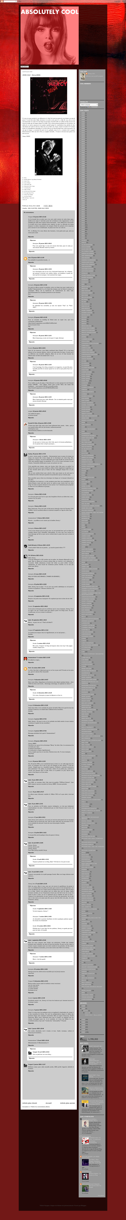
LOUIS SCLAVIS (87, 662)
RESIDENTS (85, 832)
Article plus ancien (67, 1103)
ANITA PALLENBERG (88, 264)
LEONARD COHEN (87, 636)
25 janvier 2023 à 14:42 (40, 285)
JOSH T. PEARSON (87, 601)
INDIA (83, 527)
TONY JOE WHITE (87, 954)
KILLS (84, 616)
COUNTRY (85, 383)
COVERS (84, 385)
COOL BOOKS (86, 374)
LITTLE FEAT (86, 649)
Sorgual (35, 1052)
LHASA (84, 640)
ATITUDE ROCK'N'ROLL (89, 1119)
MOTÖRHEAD (86, 738)
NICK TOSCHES (86, 751)
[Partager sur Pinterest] (51, 206)
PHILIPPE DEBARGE (88, 791)
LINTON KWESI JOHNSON (90, 645)
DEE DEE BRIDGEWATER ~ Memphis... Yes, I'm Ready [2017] (95, 1061)
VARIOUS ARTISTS (87, 965)
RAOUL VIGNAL (87, 821)
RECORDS (85, 825)
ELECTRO (34, 208)
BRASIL (84, 319)
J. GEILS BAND (86, 529)
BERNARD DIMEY (87, 293)
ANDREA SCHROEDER (89, 260)
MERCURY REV (86, 707)
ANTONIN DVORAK (88, 269)
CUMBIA (84, 394)
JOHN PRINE (86, 584)
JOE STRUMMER (87, 577)
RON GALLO (86, 871)
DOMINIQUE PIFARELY (89, 435)
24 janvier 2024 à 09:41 (40, 741)
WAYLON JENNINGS (88, 978)
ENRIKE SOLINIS (87, 460)
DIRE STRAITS (86, 424)
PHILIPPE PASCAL (87, 795)
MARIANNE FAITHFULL (89, 685)
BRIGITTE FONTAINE (88, 330)
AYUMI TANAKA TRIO (88, 275)
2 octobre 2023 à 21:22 (43, 643)
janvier (86, 1010)
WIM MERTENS (86, 984)
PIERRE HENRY (86, 797)
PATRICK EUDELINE (88, 777)
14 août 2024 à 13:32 (43, 859)
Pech (29, 667)
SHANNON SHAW (87, 889)
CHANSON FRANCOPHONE (90, 343)
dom (29, 257)
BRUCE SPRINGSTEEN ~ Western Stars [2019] (96, 1088)
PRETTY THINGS (87, 813)
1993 (83, 179)
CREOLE (84, 389)
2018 (83, 227)
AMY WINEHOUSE (87, 255)
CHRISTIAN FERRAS (88, 352)
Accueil (49, 1103)
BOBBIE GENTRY (87, 312)
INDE (83, 525)
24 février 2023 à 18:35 (43, 545)
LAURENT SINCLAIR (88, 627)
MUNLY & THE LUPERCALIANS (91, 740)
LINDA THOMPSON (87, 643)
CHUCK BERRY (86, 356)
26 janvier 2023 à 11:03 (45, 335)
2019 (83, 229)
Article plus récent (29, 1103)
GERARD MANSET (87, 490)
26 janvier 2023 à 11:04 (45, 364)
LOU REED (85, 660)
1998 (83, 187)
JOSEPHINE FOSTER (88, 599)
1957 (83, 115)
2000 (83, 192)
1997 (83, 185)
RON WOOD (85, 874)
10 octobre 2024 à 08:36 (43, 926)
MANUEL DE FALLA (88, 675)
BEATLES (85, 288)
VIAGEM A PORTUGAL (89, 969)
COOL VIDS (85, 381)
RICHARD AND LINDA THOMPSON (92, 838)
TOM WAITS (85, 951)
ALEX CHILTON (86, 249)
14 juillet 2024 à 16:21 (40, 832)
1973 (83, 137)
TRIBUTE (84, 958)
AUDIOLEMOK (86, 1136)
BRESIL (84, 323)
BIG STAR (85, 295)
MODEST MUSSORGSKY (89, 723)
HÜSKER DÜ (85, 518)
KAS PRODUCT (86, 608)
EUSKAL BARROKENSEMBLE (91, 464)
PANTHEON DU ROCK (88, 773)
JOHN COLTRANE (87, 582)
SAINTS (84, 882)
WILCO (84, 980)
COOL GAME (86, 376)
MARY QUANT (86, 696)
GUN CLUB (85, 499)
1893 (83, 113)
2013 (83, 216)
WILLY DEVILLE (87, 982)
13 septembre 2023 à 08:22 (40, 606)
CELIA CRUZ (85, 341)
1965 (83, 121)
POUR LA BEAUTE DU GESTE (91, 810)
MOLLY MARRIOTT (88, 727)
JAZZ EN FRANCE (87, 549)
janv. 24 (87, 1013)
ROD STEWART (86, 861)
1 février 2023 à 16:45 (45, 439)
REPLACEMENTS (87, 829)
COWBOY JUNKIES (88, 387)
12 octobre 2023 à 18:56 (38, 667)
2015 (83, 220)
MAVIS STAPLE (86, 698)
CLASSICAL (85, 363)
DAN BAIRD (85, 398)
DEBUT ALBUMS (87, 413)
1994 (83, 181)
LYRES (84, 666)
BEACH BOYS (86, 286)
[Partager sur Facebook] (50, 206)
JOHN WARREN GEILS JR (90, 586)
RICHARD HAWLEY (87, 844)
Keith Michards (32, 545)
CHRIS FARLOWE (87, 350)
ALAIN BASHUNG (87, 244)
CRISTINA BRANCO (88, 391)
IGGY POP (85, 523)
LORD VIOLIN (86, 657)
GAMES (84, 484)
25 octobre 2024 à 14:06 (41, 969)
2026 (83, 1006)
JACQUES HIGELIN (88, 534)
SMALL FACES (86, 904)
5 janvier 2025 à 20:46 (38, 1028)
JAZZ (83, 547)
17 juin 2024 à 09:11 (39, 817)
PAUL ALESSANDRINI (88, 780)
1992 (83, 176)
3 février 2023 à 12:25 (40, 506)
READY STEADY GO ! (88, 823)
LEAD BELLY (86, 629)
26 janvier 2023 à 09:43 (39, 411)
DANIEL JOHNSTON (88, 405)
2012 (83, 214)
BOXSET (84, 317)
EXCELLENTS (86, 468)
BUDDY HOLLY (93, 1120)
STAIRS (84, 915)
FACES (84, 471)
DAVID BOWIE (86, 409)
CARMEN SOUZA (87, 339)
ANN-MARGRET (87, 266)
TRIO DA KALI (86, 960)
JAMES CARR (86, 536)
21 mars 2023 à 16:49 (40, 574)
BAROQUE (85, 282)
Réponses (33, 240)
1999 (83, 190)
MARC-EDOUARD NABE (89, 679)
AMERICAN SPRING (88, 253)
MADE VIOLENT (87, 668)
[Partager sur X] (48, 206)
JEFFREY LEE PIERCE (88, 558)
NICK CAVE (85, 749)
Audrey (30, 454)
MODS (84, 725)
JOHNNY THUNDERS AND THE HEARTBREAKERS (91, 593)
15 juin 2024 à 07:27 (38, 792)
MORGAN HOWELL (88, 734)
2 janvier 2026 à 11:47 (39, 1064)
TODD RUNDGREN (87, 945)
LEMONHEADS (86, 634)
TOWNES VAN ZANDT (88, 956)
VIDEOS (84, 971)
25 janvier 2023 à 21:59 (40, 317)
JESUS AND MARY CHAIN (89, 560)
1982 (83, 157)
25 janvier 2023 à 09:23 (45, 243)
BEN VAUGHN (86, 290)
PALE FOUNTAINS (87, 771)
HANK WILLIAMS (87, 508)
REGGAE (84, 827)
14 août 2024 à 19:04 (37, 872)
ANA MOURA (86, 258)
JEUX (83, 562)
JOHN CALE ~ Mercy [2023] (93, 1015)
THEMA (84, 943)
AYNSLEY (85, 273)
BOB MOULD (86, 308)
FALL (83, 475)
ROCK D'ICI (85, 855)
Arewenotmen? (32, 657)
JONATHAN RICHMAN (88, 597)
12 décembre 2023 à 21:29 (44, 693)
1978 (83, 148)
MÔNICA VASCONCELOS (89, 729)
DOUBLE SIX (86, 440)
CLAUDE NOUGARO (88, 367)
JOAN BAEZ (85, 571)
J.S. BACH (85, 531)
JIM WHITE (85, 564)
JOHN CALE (41, 208)
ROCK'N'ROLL (86, 857)
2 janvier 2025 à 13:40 (39, 998)
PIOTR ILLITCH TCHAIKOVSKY (91, 799)
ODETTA (84, 760)
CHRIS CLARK (86, 348)
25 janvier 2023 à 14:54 (45, 269)
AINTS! (84, 242)
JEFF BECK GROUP (88, 555)
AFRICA (84, 240)
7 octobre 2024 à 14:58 (45, 916)
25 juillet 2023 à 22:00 (40, 584)
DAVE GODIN (86, 407)
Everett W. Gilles (33, 423)
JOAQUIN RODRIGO (88, 573)
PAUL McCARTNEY (88, 782)
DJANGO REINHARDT (88, 429)
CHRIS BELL (85, 345)
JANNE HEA (85, 545)
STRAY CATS (86, 921)
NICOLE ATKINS (87, 758)
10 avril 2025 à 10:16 (43, 1040)
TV (82, 962)
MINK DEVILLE (86, 718)
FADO (83, 473)
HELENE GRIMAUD (87, 510)
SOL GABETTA (86, 907)
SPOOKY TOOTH (87, 913)
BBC (83, 284)
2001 (83, 194)
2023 (29, 208)
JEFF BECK (85, 553)
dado (29, 620)
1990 (83, 172)
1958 (83, 117)
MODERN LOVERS (87, 720)
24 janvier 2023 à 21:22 (39, 217)
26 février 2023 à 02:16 (37, 555)
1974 (83, 139)
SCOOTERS (85, 885)
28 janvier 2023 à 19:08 (44, 423)
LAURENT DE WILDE (88, 625)
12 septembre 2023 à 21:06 (41, 596)
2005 (83, 201)
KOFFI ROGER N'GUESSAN (90, 619)
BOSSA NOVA (86, 315)
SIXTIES (84, 902)
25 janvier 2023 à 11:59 (37, 257)
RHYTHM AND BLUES (88, 836)
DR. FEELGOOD (87, 442)
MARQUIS (85, 692)
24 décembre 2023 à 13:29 (40, 705)
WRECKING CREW (87, 995)
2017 (83, 225)
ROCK (47, 208)
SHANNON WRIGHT (88, 891)
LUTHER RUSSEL (87, 664)
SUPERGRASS (86, 926)
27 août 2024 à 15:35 (41, 883)
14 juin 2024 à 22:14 (37, 780)
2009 (83, 207)
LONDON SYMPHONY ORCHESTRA (92, 654)
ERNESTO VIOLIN (87, 462)
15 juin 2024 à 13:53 (37, 803)
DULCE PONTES (87, 446)
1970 (83, 130)
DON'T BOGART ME (88, 438)
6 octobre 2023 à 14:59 (43, 657)
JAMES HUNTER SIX (88, 540)
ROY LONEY (85, 876)
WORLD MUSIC (86, 990)
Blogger (83, 1205)
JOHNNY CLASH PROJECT (90, 588)
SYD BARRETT (86, 930)
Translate (94, 107)
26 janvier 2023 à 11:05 (45, 397)
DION (83, 422)
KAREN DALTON (87, 605)
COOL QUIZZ (86, 378)
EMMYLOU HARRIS (88, 457)
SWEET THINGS (87, 928)
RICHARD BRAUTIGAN (89, 842)
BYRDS (84, 337)
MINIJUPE (85, 716)
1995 (83, 183)
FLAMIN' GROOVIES (88, 477)
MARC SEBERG (86, 677)
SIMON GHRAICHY (87, 898)
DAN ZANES (85, 400)
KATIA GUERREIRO (88, 612)
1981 (83, 154)
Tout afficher (101, 1195)
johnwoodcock (69, 1205)
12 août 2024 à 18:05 (37, 843)
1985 (83, 163)
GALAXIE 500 (86, 482)
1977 (83, 146)
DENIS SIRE (85, 418)
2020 (83, 231)
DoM (83, 431)
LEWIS (84, 638)
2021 (83, 233)
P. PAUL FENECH (87, 764)
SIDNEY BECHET (87, 896)
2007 (83, 205)
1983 (83, 159)
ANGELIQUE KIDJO (88, 262)
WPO (83, 992)
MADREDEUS (86, 673)
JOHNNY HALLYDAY (88, 591)
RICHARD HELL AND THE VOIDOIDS (93, 846)
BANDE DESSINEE (87, 277)
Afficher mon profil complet (94, 76)
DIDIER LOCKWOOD (88, 420)
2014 (83, 218)
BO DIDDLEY (86, 304)
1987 (83, 168)
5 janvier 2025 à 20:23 (40, 1010)
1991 (83, 174)
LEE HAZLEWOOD (87, 632)
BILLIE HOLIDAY (87, 297)
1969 (83, 128)
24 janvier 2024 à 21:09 (39, 761)
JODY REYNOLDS (87, 575)
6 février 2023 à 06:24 (43, 518)
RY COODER (85, 880)
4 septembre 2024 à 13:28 (44, 908)
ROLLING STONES (87, 867)
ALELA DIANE (86, 247)
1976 (83, 143)
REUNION (85, 834)
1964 (83, 119)
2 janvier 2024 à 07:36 (40, 719)
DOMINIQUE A (86, 433)
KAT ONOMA (86, 610)
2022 (83, 236)
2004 (83, 198)
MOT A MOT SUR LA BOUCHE (91, 736)
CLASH (84, 361)
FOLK (83, 479)
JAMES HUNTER (87, 538)
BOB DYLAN (85, 306)
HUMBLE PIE (86, 516)
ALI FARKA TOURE (87, 251)
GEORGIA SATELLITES (89, 488)
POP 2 (84, 802)
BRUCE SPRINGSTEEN (89, 332)
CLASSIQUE (85, 365)
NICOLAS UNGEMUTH (88, 755)
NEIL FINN (85, 742)
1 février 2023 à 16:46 (40, 494)
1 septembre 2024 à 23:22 (39, 940)
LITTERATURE (86, 647)
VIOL (83, 975)
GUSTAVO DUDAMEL (88, 501)
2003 (83, 196)
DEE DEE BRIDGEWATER (89, 416)
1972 (83, 135)
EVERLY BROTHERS (88, 466)
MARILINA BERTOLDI (88, 687)
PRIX (83, 815)
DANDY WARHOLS (87, 402)
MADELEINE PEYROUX (89, 671)
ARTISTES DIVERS (87, 271)
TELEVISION (85, 939)
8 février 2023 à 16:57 (40, 528)
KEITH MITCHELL (87, 614)
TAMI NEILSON (86, 934)
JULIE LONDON (86, 603)
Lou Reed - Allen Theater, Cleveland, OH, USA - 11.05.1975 (95, 1161)
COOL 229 (24, 199)
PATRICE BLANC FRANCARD (91, 775)
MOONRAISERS (86, 731)
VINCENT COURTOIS (88, 973)
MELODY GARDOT (87, 703)
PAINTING (85, 769)
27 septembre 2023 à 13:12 (40, 630)
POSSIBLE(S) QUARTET (89, 808)
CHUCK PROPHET (87, 359)
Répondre (31, 236)
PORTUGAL (85, 806)
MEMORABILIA (86, 705)
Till (29, 555)
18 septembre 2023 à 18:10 (39, 620)
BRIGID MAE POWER (88, 328)
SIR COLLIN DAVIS (87, 900)
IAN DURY (85, 520)
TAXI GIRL (85, 937)
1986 (83, 165)
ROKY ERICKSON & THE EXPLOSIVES (89, 864)
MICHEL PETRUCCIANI (89, 709)
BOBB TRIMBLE (87, 310)
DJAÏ (83, 427)
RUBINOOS (85, 878)
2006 (83, 203)
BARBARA (85, 280)
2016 (83, 223)
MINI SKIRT (85, 714)
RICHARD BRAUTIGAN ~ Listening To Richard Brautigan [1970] (96, 1102)
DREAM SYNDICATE (88, 444)
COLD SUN (85, 370)
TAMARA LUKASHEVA (88, 932)
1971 (83, 132)
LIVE (83, 651)
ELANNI (84, 451)
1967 (83, 124)
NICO (83, 753)
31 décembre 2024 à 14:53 (40, 981)
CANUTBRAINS (86, 1172)
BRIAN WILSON (86, 326)
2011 (83, 212)
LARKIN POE (86, 623)
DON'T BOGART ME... (96, 1046)
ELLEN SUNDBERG (88, 455)
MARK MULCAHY (87, 690)
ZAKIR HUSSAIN (87, 999)
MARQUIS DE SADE (88, 694)
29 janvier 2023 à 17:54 (39, 454)
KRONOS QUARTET (88, 621)
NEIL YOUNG (86, 745)
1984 (83, 161)
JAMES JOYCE (86, 542)
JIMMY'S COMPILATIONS (89, 569)
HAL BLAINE (86, 503)
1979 (83, 150)
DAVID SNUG (86, 411)
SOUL (83, 911)
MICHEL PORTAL (87, 712)
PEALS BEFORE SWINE (89, 786)
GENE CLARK (86, 486)
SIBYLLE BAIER (87, 893)
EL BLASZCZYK (87, 449)
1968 (83, 126)
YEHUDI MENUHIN (87, 997)
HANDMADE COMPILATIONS (90, 506)
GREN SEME (85, 497)
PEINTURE (85, 788)
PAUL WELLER (86, 784)
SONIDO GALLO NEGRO (89, 909)
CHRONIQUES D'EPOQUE (89, 354)
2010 (83, 209)
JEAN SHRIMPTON (87, 551)
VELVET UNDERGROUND (89, 967)
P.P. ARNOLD (86, 766)
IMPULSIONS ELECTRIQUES (91, 1184)
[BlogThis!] (46, 206)
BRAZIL (84, 321)
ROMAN (84, 869)
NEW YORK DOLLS (88, 747)
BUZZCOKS (85, 334)
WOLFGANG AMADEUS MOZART (92, 986)
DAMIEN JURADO (87, 396)
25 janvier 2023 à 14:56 (45, 303)
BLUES (84, 301)
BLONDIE (85, 299)
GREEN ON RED (87, 495)
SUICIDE (84, 923)
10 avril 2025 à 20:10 (43, 1052)
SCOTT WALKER (87, 887)
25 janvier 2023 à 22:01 (39, 348)
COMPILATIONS (87, 372)
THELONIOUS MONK (88, 941)
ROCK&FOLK (86, 859)
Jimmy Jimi (91, 73)
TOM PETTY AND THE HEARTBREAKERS (88, 948)
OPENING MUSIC (87, 762)
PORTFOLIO (85, 804)
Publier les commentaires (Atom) (40, 1106)
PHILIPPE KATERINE (88, 793)
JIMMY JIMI (85, 566)
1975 (83, 141)
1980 (83, 152)
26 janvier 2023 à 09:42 (40, 380)
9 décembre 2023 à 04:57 (41, 679)
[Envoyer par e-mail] (44, 206)
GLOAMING (85, 492)
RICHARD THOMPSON (88, 850)
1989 (83, 170)
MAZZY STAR (86, 701)
